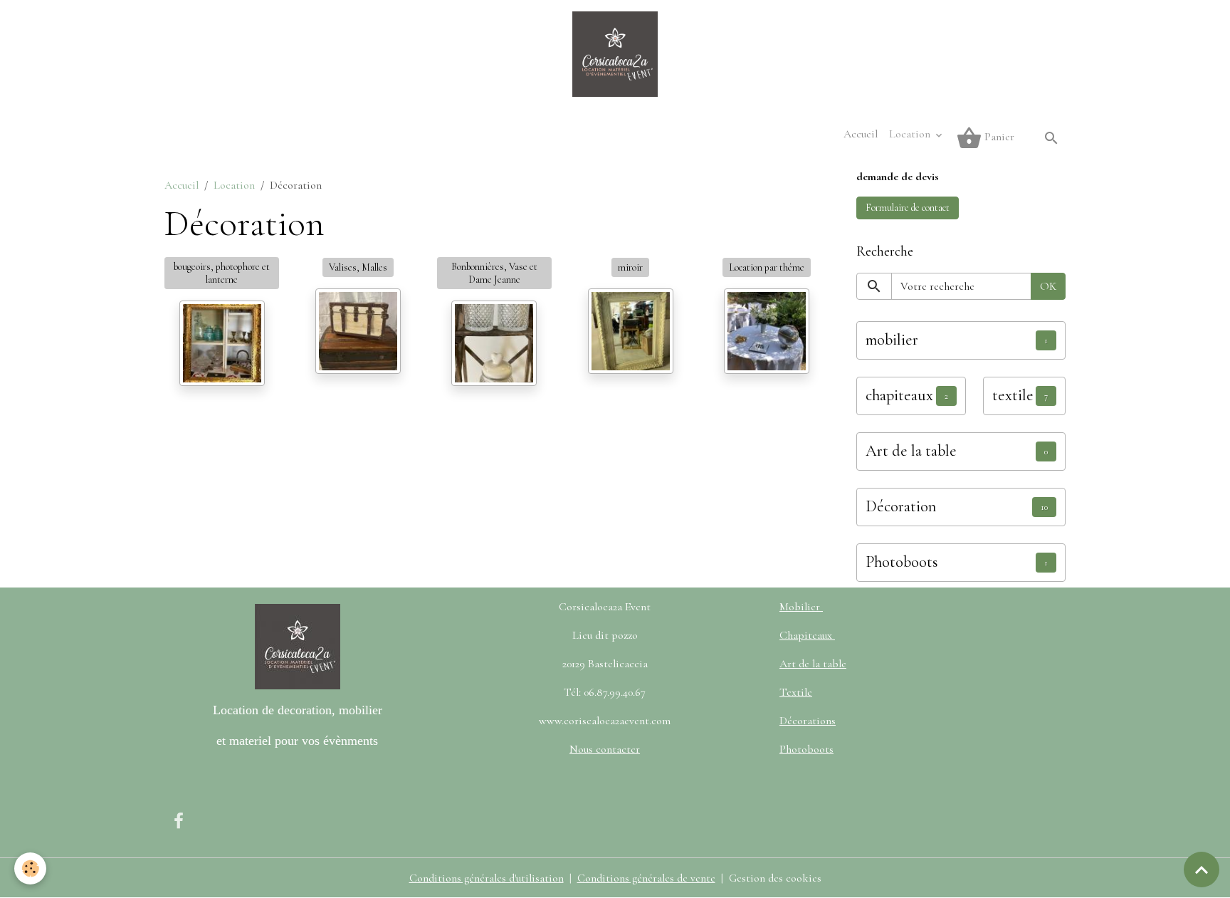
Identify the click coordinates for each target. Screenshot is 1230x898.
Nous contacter (604, 749)
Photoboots (902, 562)
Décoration (901, 506)
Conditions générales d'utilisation (486, 878)
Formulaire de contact (908, 208)
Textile (795, 692)
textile (1013, 395)
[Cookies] (30, 868)
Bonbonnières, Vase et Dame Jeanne (494, 273)
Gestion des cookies (775, 878)
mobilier (892, 339)
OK (1048, 286)
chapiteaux (899, 395)
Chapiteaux (807, 635)
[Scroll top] (1201, 869)
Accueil (860, 134)
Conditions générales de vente (646, 878)
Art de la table (911, 451)
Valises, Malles (358, 267)
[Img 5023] (630, 331)
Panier (998, 137)
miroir (630, 267)
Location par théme (766, 267)
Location (911, 134)
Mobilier (801, 607)
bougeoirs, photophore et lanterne (222, 273)
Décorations (807, 721)
